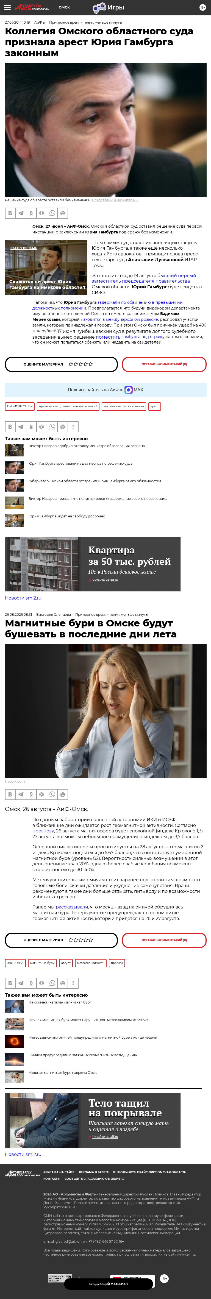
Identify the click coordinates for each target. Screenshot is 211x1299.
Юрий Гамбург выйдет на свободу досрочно (67, 516)
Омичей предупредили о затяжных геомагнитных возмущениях (83, 1055)
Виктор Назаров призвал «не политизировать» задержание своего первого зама (98, 499)
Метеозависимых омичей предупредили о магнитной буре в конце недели (93, 1037)
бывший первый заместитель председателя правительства (144, 278)
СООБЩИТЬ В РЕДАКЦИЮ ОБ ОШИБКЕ (94, 1179)
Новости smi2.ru (23, 598)
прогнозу (43, 831)
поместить (130, 337)
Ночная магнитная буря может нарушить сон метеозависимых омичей (89, 1020)
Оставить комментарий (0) (164, 364)
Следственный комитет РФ (115, 200)
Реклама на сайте (58, 1172)
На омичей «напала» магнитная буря (60, 1002)
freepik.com (15, 781)
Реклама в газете (94, 1172)
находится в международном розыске (119, 319)
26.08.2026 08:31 (18, 614)
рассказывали (72, 907)
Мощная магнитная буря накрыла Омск (63, 1073)
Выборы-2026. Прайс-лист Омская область (149, 1172)
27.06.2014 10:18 (17, 22)
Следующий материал (108, 1284)
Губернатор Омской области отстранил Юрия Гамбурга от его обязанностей (95, 481)
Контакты (51, 1179)
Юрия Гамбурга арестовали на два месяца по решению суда (80, 463)
